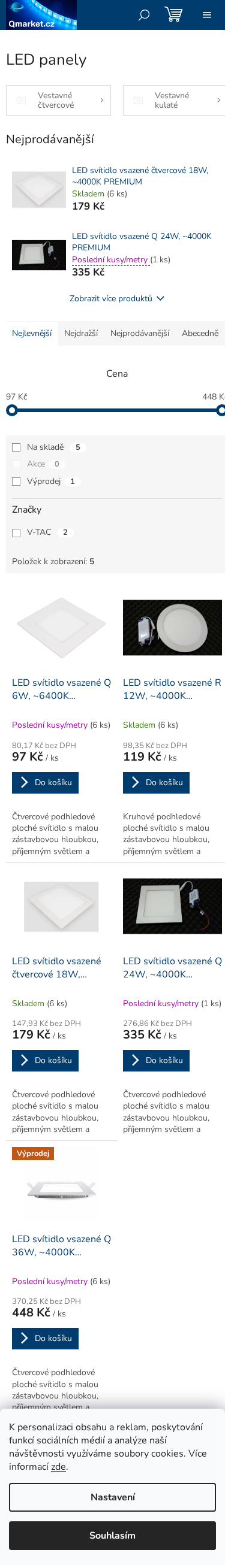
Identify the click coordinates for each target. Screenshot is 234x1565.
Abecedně (200, 333)
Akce (43, 464)
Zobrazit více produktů (111, 298)
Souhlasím (112, 1535)
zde (58, 1466)
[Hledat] (144, 15)
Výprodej (51, 481)
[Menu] (207, 15)
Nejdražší (81, 333)
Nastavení (113, 1497)
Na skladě (53, 447)
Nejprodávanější (139, 333)
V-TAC (47, 532)
